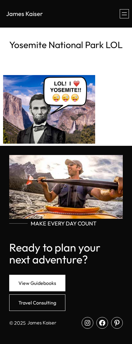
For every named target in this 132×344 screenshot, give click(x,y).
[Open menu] (124, 13)
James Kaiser (24, 13)
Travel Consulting (37, 303)
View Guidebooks (37, 283)
